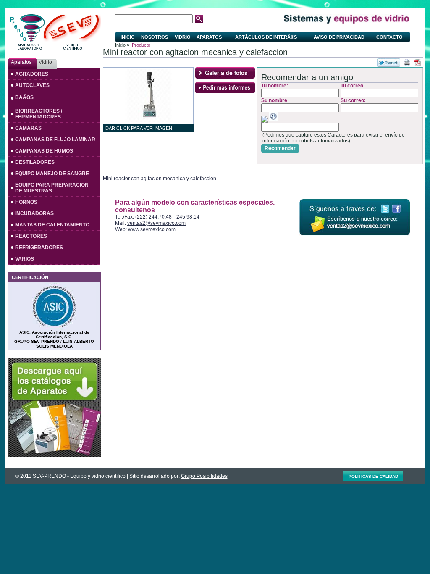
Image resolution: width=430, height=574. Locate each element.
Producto (141, 44)
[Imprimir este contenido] (407, 62)
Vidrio (183, 36)
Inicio (128, 36)
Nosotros (154, 36)
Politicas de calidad (373, 476)
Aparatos (209, 36)
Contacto (389, 36)
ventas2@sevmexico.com (156, 223)
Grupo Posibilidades (204, 476)
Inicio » (122, 44)
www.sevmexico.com (152, 229)
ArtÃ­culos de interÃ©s (266, 36)
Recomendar (280, 148)
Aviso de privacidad (339, 36)
